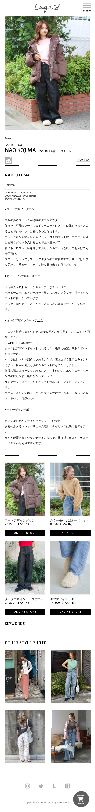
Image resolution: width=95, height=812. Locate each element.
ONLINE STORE (25, 533)
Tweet (8, 138)
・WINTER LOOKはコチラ (21, 342)
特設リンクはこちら (16, 198)
